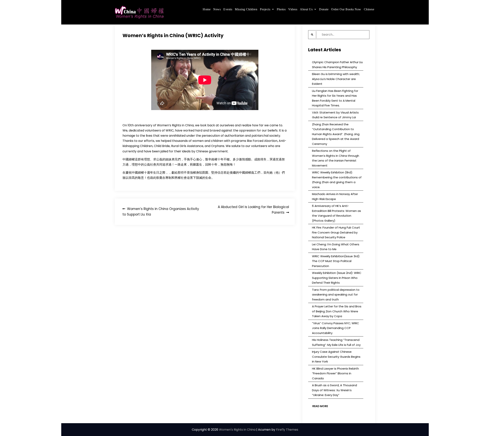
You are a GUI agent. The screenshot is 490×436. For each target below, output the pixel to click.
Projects (265, 9)
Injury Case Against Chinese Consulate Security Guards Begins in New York (336, 356)
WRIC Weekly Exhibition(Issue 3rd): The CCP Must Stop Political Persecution (336, 261)
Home (207, 9)
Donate (323, 9)
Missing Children (246, 9)
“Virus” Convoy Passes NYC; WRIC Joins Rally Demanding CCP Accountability (335, 328)
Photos (281, 9)
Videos (292, 9)
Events (227, 9)
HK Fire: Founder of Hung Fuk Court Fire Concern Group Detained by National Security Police (336, 232)
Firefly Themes (287, 429)
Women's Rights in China (237, 429)
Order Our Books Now (346, 9)
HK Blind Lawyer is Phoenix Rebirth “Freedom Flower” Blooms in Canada (335, 373)
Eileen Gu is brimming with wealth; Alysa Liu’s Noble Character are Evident (336, 79)
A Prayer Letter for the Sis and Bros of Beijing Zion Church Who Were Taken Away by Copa (336, 311)
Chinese (369, 9)
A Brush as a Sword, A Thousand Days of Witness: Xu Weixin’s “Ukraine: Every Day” (334, 390)
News (217, 9)
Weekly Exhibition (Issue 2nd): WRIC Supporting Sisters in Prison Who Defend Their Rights (336, 278)
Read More (320, 406)
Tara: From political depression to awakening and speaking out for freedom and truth (335, 294)
